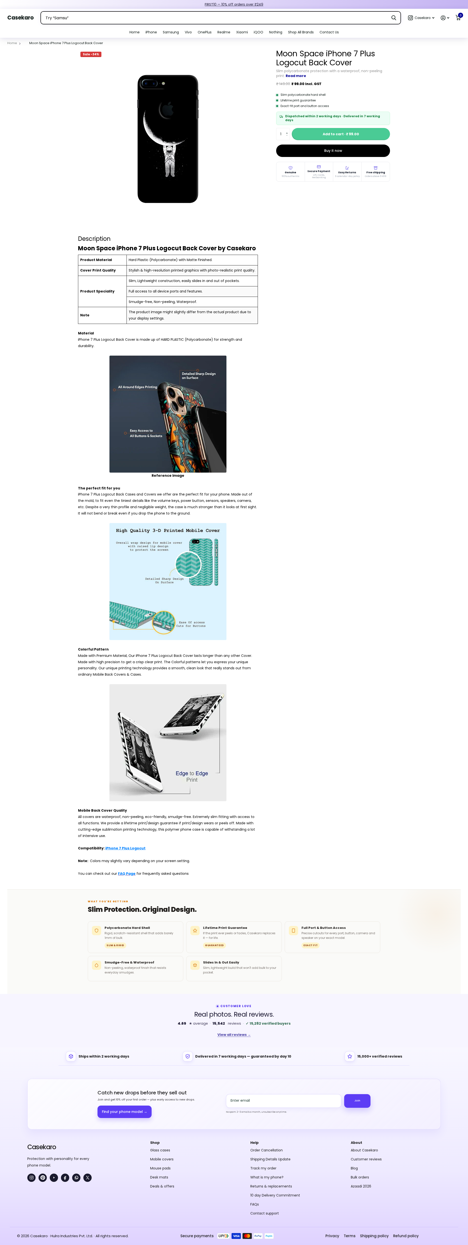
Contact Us (329, 32)
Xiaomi (242, 32)
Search (393, 18)
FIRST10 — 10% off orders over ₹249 (234, 4)
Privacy (332, 1182)
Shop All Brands (301, 32)
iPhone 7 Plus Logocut (125, 848)
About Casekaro (364, 1096)
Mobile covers (162, 1105)
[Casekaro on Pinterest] (43, 1124)
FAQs (254, 1150)
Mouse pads (160, 1114)
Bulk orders (360, 1123)
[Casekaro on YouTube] (54, 1124)
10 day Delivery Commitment (275, 1141)
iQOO (258, 32)
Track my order (263, 1114)
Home (134, 32)
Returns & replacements (271, 1132)
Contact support (264, 1159)
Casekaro (41, 1093)
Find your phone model (124, 1058)
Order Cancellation (266, 1096)
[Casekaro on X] (87, 1124)
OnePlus (205, 32)
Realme (223, 32)
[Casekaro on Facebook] (65, 1124)
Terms (350, 1182)
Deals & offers (162, 1132)
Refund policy (406, 1182)
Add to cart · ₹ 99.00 (341, 134)
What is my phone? (266, 1123)
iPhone (151, 32)
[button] (421, 17)
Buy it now (333, 150)
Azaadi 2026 (361, 1132)
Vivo (188, 32)
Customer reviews (366, 1105)
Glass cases (160, 1096)
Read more (296, 75)
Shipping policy (374, 1182)
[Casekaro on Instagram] (31, 1124)
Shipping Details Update (270, 1105)
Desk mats (159, 1123)
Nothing (275, 32)
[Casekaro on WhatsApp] (76, 1124)
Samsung (171, 32)
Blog (354, 1114)
